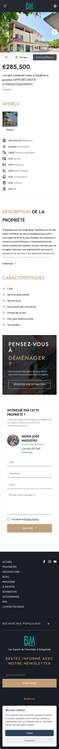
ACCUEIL (7, 562)
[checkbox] (8, 519)
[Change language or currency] (55, 6)
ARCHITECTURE (11, 572)
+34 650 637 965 (31, 448)
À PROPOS (8, 587)
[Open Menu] (5, 6)
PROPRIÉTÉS (9, 567)
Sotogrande (10, 597)
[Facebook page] (44, 561)
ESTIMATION (9, 592)
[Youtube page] (55, 561)
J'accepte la (25, 519)
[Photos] (10, 119)
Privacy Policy (31, 519)
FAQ (4, 602)
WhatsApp (27, 452)
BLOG (5, 577)
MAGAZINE (8, 582)
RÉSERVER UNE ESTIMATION (29, 384)
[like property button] (6, 57)
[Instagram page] (49, 561)
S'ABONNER (29, 683)
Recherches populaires (21, 623)
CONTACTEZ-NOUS (13, 606)
